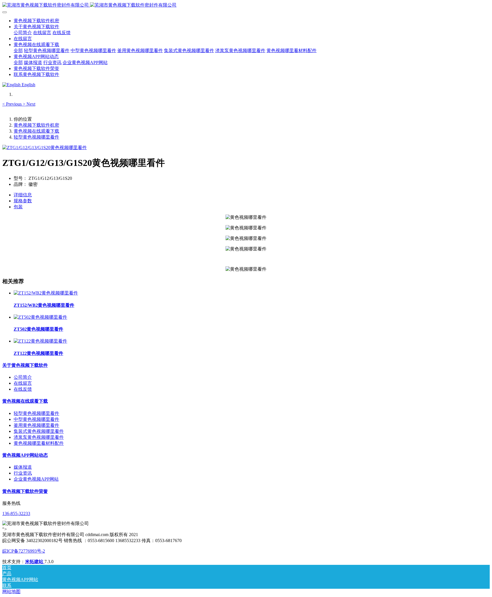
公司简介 (23, 377)
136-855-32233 (16, 513)
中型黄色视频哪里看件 (36, 419)
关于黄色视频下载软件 (25, 365)
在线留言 (23, 383)
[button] (12, 104)
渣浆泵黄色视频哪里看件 (39, 437)
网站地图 (11, 591)
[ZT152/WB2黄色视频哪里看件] (46, 293)
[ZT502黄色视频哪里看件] (40, 317)
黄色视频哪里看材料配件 (39, 443)
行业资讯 (23, 473)
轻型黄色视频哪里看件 (36, 137)
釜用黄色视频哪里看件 (36, 425)
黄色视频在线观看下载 (36, 131)
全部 (18, 50)
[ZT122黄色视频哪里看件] (40, 341)
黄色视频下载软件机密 (36, 20)
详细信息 (23, 194)
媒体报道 (23, 467)
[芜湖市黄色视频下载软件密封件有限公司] (246, 5)
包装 (18, 206)
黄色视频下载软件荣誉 (25, 491)
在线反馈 (23, 389)
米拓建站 (34, 561)
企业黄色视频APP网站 (36, 479)
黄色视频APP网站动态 (25, 455)
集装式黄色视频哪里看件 (39, 431)
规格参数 (23, 200)
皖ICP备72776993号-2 (23, 551)
